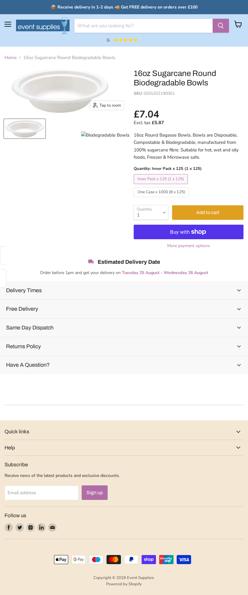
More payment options (188, 245)
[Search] (221, 26)
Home (11, 57)
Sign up (94, 492)
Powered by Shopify (124, 584)
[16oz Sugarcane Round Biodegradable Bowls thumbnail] (24, 128)
